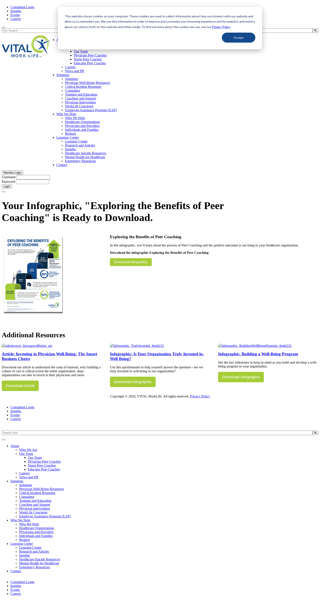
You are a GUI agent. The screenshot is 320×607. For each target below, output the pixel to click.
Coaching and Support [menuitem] (80, 98)
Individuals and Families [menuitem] (82, 129)
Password (8, 181)
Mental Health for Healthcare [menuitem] (85, 157)
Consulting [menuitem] (72, 90)
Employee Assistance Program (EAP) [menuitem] (91, 110)
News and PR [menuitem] (74, 71)
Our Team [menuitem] (81, 51)
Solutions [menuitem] (62, 75)
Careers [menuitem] (15, 19)
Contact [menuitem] (61, 165)
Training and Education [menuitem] (81, 94)
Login (6, 186)
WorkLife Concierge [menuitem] (79, 106)
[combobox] (157, 433)
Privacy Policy (221, 27)
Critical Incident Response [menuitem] (83, 86)
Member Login (12, 172)
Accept (239, 37)
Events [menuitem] (15, 15)
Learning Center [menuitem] (67, 137)
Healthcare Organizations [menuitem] (82, 122)
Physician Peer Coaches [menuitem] (90, 55)
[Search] (315, 30)
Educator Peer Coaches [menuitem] (90, 63)
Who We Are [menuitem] (28, 450)
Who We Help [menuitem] (66, 114)
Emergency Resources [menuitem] (80, 161)
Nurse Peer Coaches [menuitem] (88, 59)
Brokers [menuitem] (70, 133)
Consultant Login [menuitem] (22, 7)
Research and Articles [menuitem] (80, 145)
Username (9, 177)
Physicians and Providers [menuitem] (82, 126)
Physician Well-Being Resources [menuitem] (87, 83)
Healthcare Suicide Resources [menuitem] (85, 153)
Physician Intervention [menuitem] (80, 102)
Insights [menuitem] (15, 11)
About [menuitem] (14, 446)
